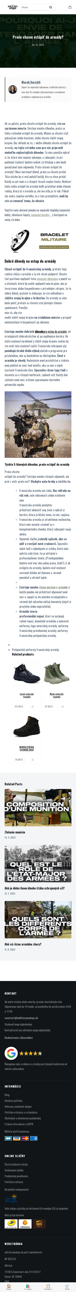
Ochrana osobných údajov (18, 1106)
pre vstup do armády (55, 331)
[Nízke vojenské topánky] (57, 673)
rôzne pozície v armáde (53, 587)
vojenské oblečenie (47, 279)
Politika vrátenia (14, 1182)
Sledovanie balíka (14, 1170)
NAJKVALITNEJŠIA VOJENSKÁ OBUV (26, 748)
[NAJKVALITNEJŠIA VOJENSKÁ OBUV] (27, 726)
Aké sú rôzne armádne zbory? (23, 944)
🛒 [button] (32, 706)
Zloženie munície (15, 832)
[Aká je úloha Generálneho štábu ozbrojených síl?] (38, 863)
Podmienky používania (16, 1176)
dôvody (39, 331)
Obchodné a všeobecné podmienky (23, 1118)
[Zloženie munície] (38, 807)
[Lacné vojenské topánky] (27, 673)
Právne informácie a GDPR (19, 1124)
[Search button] (51, 7)
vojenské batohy (40, 215)
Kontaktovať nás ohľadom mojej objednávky (27, 1030)
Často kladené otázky (16, 1164)
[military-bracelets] (38, 239)
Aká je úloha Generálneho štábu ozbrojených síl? (35, 888)
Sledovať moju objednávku (18, 1024)
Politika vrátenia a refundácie (21, 1112)
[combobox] (34, 7)
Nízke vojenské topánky (56, 695)
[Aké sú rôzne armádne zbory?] (38, 919)
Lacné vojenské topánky (27, 695)
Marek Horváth (31, 82)
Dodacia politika (13, 1101)
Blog (7, 1095)
